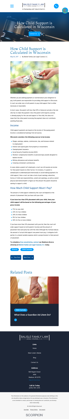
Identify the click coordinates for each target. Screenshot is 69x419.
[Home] (33, 4)
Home (34, 348)
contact (36, 242)
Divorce (14, 249)
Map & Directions (34, 380)
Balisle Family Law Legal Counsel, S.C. (32, 245)
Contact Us (34, 362)
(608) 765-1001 (34, 388)
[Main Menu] (12, 6)
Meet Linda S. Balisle (34, 353)
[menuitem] (26, 410)
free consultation (26, 242)
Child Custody (27, 249)
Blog (34, 358)
